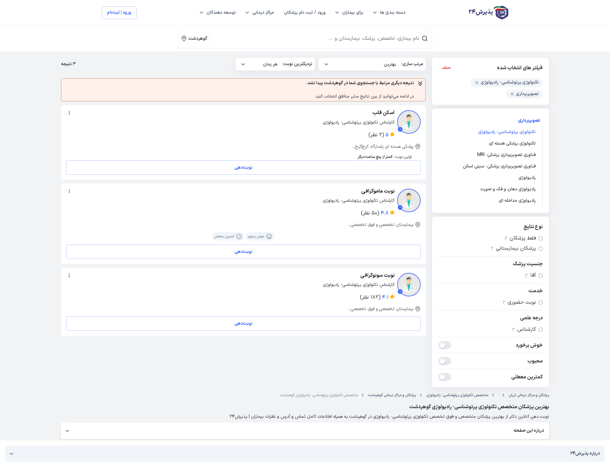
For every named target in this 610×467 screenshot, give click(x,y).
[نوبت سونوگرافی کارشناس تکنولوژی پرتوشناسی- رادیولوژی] (409, 284)
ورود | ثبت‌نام (119, 12)
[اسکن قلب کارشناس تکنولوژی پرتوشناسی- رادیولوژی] (409, 122)
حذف (446, 68)
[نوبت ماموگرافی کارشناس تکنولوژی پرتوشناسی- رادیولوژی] (409, 200)
